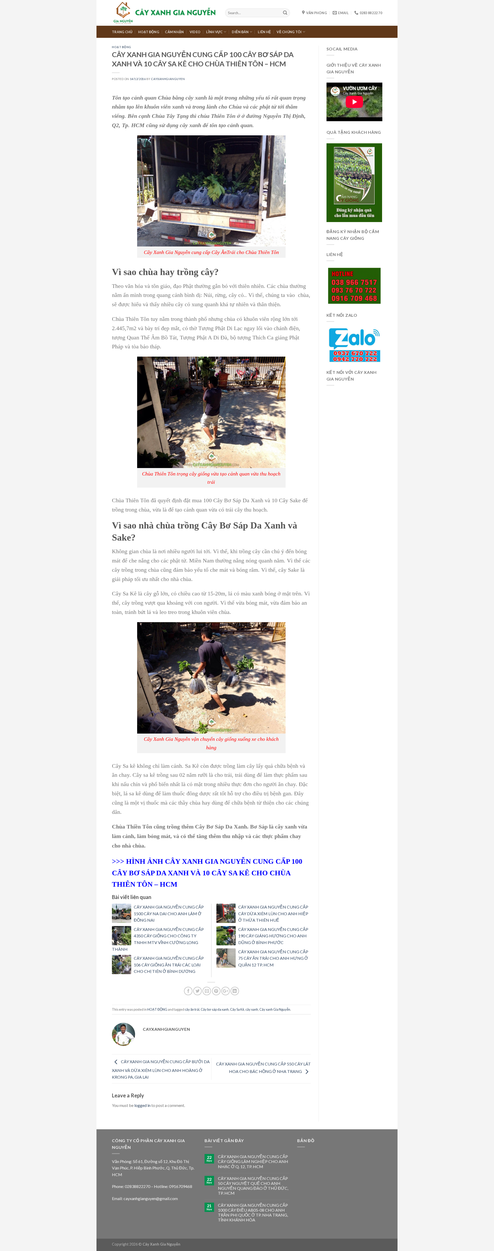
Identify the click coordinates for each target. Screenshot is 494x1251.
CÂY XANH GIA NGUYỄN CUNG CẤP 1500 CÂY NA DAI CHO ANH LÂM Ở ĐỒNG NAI (169, 913)
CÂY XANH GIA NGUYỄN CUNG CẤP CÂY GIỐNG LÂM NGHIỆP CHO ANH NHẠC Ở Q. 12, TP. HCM (253, 1161)
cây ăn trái (192, 1009)
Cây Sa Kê (237, 1009)
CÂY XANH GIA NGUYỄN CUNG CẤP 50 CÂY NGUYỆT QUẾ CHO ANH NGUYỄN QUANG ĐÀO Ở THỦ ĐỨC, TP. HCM (253, 1186)
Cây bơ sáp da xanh (215, 1009)
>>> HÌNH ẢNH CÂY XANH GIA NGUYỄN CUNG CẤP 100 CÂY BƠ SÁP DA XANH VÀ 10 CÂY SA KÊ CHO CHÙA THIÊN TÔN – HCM (207, 872)
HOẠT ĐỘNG (148, 32)
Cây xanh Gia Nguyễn (274, 1009)
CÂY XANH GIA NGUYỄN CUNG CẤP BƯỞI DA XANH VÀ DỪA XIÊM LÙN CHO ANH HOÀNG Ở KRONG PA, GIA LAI (161, 1069)
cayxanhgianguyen (168, 79)
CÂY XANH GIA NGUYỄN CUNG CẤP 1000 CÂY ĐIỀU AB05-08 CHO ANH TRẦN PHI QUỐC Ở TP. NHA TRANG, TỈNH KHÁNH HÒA (253, 1212)
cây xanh (251, 1009)
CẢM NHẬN (174, 32)
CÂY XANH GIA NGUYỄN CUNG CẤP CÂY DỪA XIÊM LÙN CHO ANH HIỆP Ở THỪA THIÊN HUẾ (273, 913)
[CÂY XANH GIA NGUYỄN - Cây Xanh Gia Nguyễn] (164, 12)
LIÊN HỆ (264, 32)
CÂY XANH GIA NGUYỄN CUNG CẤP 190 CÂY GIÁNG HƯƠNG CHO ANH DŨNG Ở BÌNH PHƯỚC (273, 936)
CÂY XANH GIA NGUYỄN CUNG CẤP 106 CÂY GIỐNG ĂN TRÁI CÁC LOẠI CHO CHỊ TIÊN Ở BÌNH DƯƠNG (169, 965)
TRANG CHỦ (122, 32)
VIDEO (195, 32)
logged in (142, 1105)
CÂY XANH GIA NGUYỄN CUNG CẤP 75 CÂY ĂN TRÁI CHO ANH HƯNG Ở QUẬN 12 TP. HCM (273, 958)
